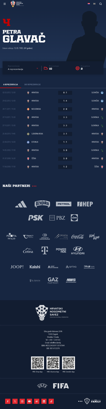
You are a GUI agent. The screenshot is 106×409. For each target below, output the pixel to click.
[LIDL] (74, 217)
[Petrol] (63, 204)
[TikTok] (51, 401)
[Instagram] (22, 401)
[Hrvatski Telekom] (44, 250)
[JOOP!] (17, 266)
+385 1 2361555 (54, 340)
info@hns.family (55, 343)
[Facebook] (7, 401)
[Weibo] (36, 401)
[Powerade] (61, 250)
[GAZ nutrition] (53, 280)
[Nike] (21, 204)
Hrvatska (35, 93)
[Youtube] (29, 401)
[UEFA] (42, 386)
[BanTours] (89, 266)
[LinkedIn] (44, 401)
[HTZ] (11, 236)
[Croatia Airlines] (61, 236)
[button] (23, 69)
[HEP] (85, 204)
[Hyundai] (78, 250)
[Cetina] (28, 250)
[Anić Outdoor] (53, 266)
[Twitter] (15, 401)
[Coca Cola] (78, 236)
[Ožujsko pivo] (42, 204)
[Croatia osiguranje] (44, 236)
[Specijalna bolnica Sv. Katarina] (35, 280)
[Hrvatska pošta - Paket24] (28, 236)
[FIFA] (61, 386)
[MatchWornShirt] (71, 280)
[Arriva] (71, 266)
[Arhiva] (100, 3)
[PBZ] (57, 217)
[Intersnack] (94, 236)
